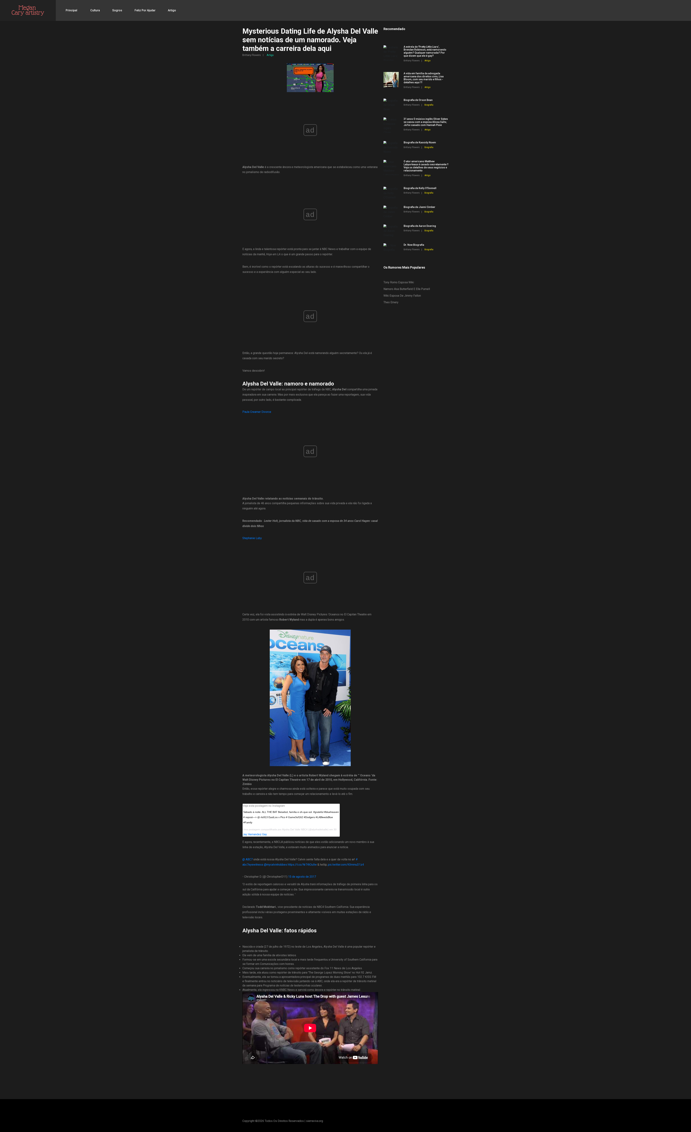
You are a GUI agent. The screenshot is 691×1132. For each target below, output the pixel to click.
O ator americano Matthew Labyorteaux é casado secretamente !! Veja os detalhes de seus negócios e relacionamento (426, 166)
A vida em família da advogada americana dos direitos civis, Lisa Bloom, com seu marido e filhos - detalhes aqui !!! (424, 78)
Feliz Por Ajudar (145, 10)
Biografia (428, 105)
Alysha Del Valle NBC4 (295, 829)
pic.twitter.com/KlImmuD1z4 (346, 864)
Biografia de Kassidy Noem (420, 142)
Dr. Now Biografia (414, 244)
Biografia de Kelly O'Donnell (420, 188)
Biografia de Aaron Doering (420, 225)
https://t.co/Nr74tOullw (302, 864)
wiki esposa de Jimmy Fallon (402, 295)
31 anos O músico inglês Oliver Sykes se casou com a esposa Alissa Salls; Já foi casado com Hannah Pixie (426, 121)
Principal (71, 10)
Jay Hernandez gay (255, 834)
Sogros (117, 10)
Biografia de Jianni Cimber (419, 207)
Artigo (172, 10)
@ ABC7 (247, 859)
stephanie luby (252, 538)
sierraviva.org (314, 1121)
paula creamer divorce (256, 412)
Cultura (95, 10)
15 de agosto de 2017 (302, 876)
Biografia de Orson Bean (418, 100)
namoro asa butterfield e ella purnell (406, 289)
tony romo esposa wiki (398, 282)
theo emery (390, 302)
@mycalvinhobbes (275, 864)
